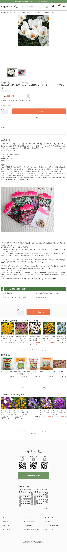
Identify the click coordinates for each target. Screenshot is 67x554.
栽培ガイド (6, 525)
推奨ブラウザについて (9, 529)
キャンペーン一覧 (29, 521)
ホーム (5, 518)
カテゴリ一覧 (49, 518)
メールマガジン (49, 529)
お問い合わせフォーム (33, 475)
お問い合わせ (28, 525)
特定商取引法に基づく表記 (32, 529)
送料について (5, 127)
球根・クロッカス (14, 12)
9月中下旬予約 (4, 12)
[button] (44, 349)
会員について (6, 521)
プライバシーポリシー (51, 525)
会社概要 (47, 521)
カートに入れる (39, 111)
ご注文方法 (27, 518)
